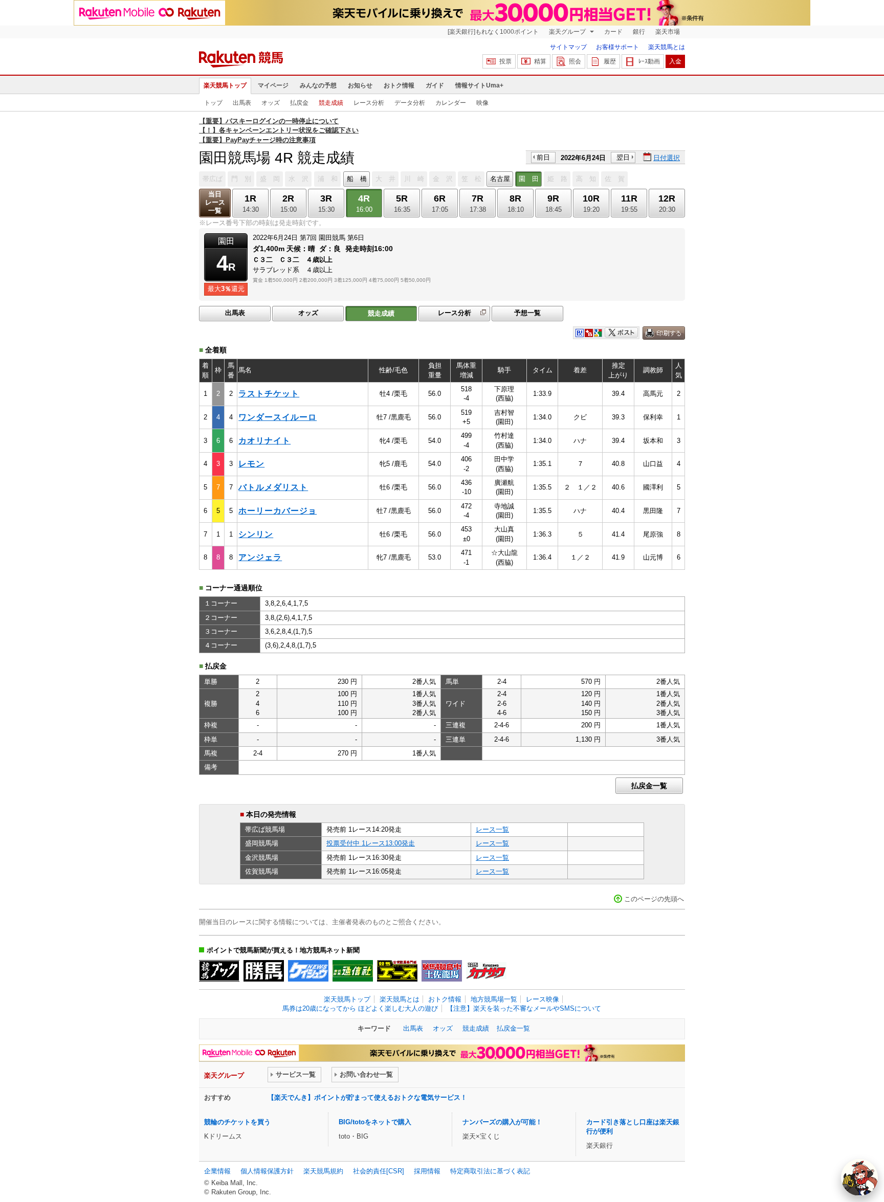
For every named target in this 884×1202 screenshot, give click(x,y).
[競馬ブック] (219, 971)
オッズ (270, 102)
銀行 (639, 31)
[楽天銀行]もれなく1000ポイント (493, 31)
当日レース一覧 (215, 202)
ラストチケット (268, 393)
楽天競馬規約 (323, 1171)
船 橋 (357, 179)
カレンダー (450, 102)
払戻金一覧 (649, 786)
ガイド (435, 85)
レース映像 (542, 999)
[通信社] (353, 971)
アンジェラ (260, 557)
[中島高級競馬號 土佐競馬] (442, 971)
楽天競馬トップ (225, 85)
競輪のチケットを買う (237, 1122)
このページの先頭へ (654, 899)
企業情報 (217, 1171)
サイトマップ (568, 47)
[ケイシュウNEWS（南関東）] (308, 971)
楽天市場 (667, 31)
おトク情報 (399, 85)
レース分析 (368, 102)
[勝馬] (264, 971)
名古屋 (500, 179)
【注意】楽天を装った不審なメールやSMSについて (524, 1008)
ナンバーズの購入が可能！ (502, 1122)
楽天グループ (568, 31)
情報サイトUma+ (479, 85)
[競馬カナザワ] (486, 971)
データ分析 (409, 102)
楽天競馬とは (666, 47)
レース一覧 (492, 829)
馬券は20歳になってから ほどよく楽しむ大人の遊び (360, 1008)
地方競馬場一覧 (494, 999)
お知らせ (360, 85)
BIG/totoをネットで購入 (375, 1122)
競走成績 (331, 102)
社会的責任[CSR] (378, 1171)
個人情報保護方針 (267, 1171)
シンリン (255, 534)
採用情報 (427, 1171)
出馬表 (242, 102)
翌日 (623, 157)
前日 (543, 157)
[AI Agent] (859, 1177)
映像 (482, 102)
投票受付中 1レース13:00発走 (370, 843)
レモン (251, 463)
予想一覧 (527, 313)
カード (613, 31)
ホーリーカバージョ (277, 510)
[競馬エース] (397, 971)
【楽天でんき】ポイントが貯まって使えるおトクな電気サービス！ (367, 1097)
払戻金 (299, 102)
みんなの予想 (318, 85)
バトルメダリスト (273, 487)
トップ (213, 102)
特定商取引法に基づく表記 (490, 1171)
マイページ (273, 85)
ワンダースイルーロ (277, 417)
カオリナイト (264, 440)
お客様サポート (617, 47)
